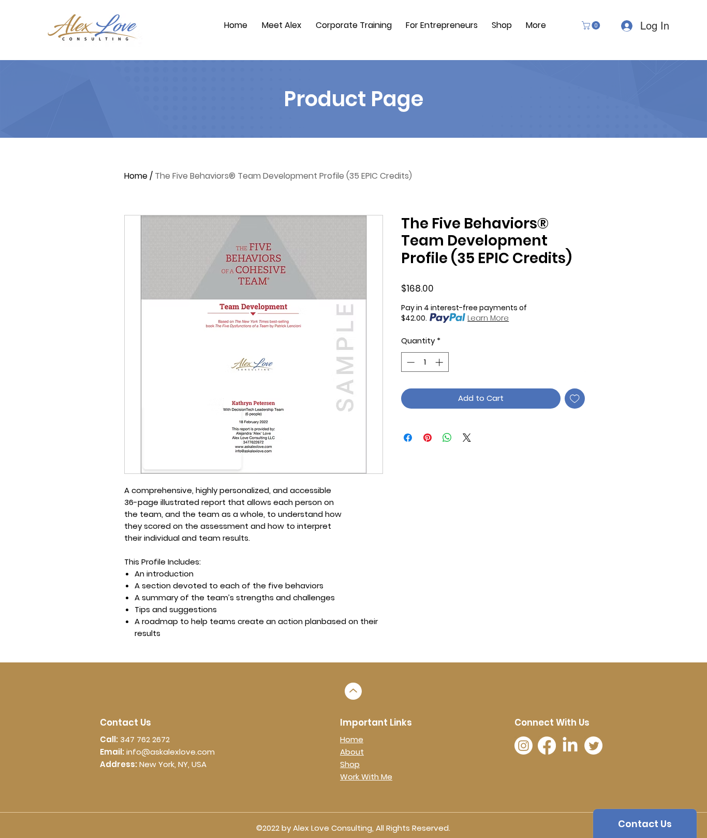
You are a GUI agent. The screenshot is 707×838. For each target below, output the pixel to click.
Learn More (488, 318)
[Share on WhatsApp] (447, 437)
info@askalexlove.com (170, 751)
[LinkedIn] (570, 745)
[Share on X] (467, 437)
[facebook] (547, 745)
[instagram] (523, 745)
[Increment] (440, 362)
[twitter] (593, 745)
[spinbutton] (424, 362)
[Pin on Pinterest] (427, 437)
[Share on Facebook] (408, 437)
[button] (592, 25)
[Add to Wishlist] (575, 398)
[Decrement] (410, 362)
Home (136, 176)
